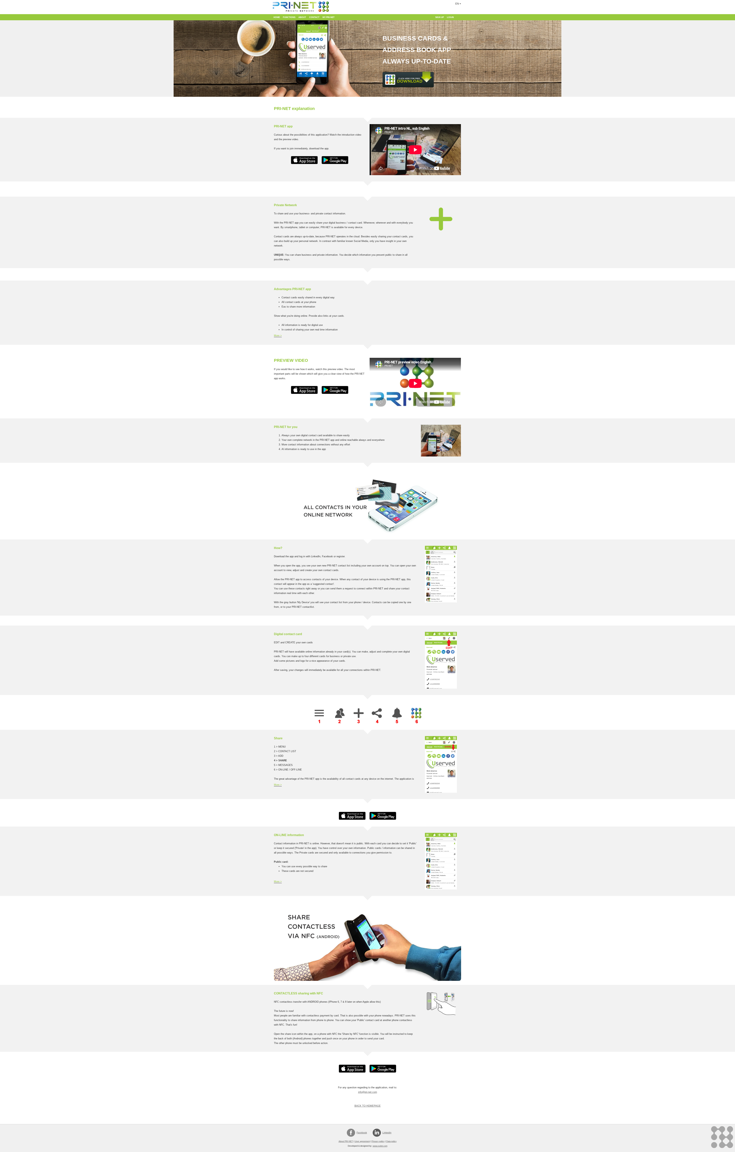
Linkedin (386, 1132)
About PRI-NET (346, 1141)
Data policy (391, 1141)
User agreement (362, 1141)
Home (277, 17)
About (302, 17)
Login (450, 17)
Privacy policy (378, 1141)
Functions (289, 17)
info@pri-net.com (367, 1092)
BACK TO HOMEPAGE (367, 1105)
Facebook (362, 1132)
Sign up (439, 17)
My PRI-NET (329, 17)
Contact (314, 17)
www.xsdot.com (380, 1146)
